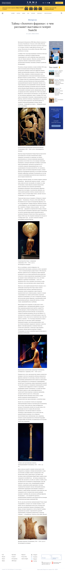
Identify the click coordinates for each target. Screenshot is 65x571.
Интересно (32, 20)
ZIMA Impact (39, 13)
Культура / (57, 79)
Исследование (14, 558)
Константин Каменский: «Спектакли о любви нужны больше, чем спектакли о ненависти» (59, 82)
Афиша (23, 13)
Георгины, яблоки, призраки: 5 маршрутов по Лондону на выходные (59, 73)
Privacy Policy (24, 556)
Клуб (28, 13)
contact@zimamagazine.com (46, 562)
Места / (56, 98)
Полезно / (57, 70)
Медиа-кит (24, 554)
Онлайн (13, 13)
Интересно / (57, 88)
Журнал (18, 13)
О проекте (14, 556)
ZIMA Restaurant (48, 13)
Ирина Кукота (35, 33)
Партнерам (14, 554)
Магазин (33, 13)
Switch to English (25, 558)
